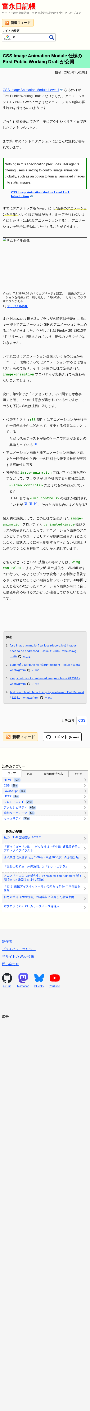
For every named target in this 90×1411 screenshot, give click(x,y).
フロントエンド (18, 801)
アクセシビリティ (19, 807)
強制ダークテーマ (18, 812)
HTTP (11, 796)
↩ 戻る (26, 656)
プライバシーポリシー (19, 949)
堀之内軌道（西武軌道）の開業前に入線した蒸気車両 (39, 897)
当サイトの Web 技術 (18, 956)
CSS (81, 720)
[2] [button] (25, 503)
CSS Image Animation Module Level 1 (31, 90)
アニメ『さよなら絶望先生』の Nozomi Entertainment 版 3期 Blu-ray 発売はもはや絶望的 (42, 877)
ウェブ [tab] (12, 773)
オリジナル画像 (17, 306)
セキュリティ (16, 818)
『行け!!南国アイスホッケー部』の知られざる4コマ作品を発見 (42, 888)
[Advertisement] (45, 1209)
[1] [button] (35, 443)
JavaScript (14, 791)
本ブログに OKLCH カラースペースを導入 (31, 906)
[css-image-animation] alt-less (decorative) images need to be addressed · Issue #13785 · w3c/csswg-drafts (44, 651)
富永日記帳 (19, 6)
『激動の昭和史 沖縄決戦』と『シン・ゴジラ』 (36, 866)
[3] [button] (30, 503)
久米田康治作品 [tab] (53, 773)
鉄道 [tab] (30, 773)
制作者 (7, 941)
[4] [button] (35, 503)
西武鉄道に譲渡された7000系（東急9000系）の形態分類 (41, 857)
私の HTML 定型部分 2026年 (22, 837)
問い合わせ (10, 964)
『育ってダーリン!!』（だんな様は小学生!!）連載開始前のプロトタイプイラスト (42, 848)
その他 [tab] (78, 773)
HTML (11, 779)
